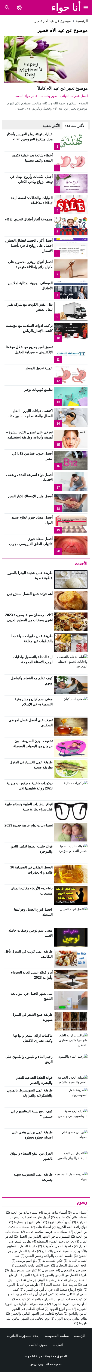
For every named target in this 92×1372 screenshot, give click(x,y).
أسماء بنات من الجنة (22, 1212)
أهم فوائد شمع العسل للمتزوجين (30, 594)
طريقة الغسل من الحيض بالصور (64, 1275)
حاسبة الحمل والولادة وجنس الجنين (47, 1256)
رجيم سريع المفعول (72, 1270)
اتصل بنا (57, 1345)
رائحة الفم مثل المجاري (69, 1265)
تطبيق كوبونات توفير (38, 389)
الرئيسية (79, 1336)
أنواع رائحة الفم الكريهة (70, 1227)
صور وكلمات (48, 96)
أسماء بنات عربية (53, 1212)
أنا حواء (66, 7)
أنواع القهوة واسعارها (25, 1222)
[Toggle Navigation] (86, 7)
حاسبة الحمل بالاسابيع (54, 1251)
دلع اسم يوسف (24, 1260)
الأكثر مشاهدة (75, 126)
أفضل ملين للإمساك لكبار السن (30, 496)
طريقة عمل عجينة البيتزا (58, 1284)
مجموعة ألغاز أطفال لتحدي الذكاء (29, 219)
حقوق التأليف (38, 1345)
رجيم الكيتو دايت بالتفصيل (30, 1265)
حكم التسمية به (50, 1260)
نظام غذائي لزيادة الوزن (69, 1318)
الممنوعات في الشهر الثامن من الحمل (42, 1236)
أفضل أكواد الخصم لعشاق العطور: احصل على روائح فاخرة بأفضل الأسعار (29, 246)
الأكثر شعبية (51, 126)
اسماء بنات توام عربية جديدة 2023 (28, 825)
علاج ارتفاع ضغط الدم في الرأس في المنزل (51, 1289)
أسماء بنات (78, 1212)
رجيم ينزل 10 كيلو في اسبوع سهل (30, 1270)
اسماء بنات (41, 1227)
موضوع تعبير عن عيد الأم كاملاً (63, 88)
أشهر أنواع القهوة (57, 1222)
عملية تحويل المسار (39, 368)
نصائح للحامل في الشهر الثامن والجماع (34, 1313)
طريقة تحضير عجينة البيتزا (53, 1280)
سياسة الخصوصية (57, 1336)
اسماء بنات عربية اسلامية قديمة (44, 1232)
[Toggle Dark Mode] (19, 7)
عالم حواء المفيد (26, 96)
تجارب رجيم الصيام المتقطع (53, 1241)
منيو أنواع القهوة (58, 1309)
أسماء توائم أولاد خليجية (69, 1217)
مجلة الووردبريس (41, 1364)
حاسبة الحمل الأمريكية (55, 1246)
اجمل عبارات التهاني (74, 96)
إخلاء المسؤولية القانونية (23, 1336)
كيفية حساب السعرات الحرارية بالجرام (55, 1299)
